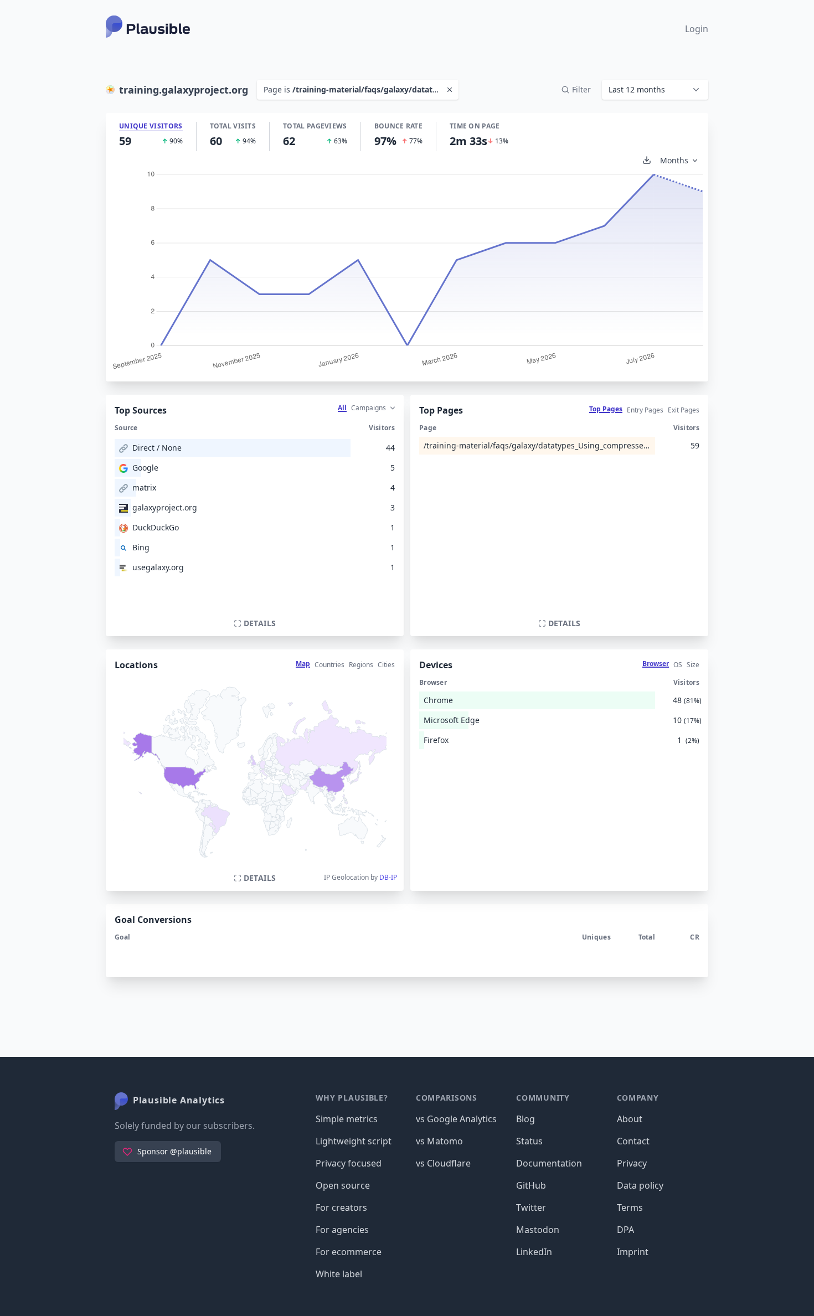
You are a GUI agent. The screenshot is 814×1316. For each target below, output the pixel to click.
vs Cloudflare (443, 1163)
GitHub (531, 1185)
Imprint (632, 1252)
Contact (633, 1141)
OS (677, 664)
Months (674, 160)
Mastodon (537, 1230)
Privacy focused (349, 1163)
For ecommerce (349, 1252)
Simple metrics (347, 1119)
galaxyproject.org (164, 507)
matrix (144, 487)
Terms (630, 1207)
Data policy (640, 1185)
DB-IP (388, 877)
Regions (361, 664)
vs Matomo (439, 1141)
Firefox (436, 740)
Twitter (531, 1207)
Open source (343, 1185)
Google (145, 467)
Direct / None (157, 447)
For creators (341, 1207)
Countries (329, 664)
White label (339, 1274)
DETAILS (260, 623)
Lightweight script (353, 1141)
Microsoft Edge (452, 720)
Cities (386, 664)
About (629, 1119)
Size (693, 664)
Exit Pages (683, 410)
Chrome (438, 700)
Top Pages (605, 409)
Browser (655, 663)
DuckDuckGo (155, 527)
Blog (525, 1119)
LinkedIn (534, 1252)
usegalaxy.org (158, 567)
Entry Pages (645, 410)
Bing (141, 547)
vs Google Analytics (456, 1119)
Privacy (632, 1163)
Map (303, 663)
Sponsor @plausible (174, 1151)
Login (696, 29)
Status (529, 1141)
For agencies (342, 1230)
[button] (655, 90)
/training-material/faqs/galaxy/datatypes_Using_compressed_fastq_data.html (537, 445)
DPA (625, 1230)
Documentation (549, 1163)
